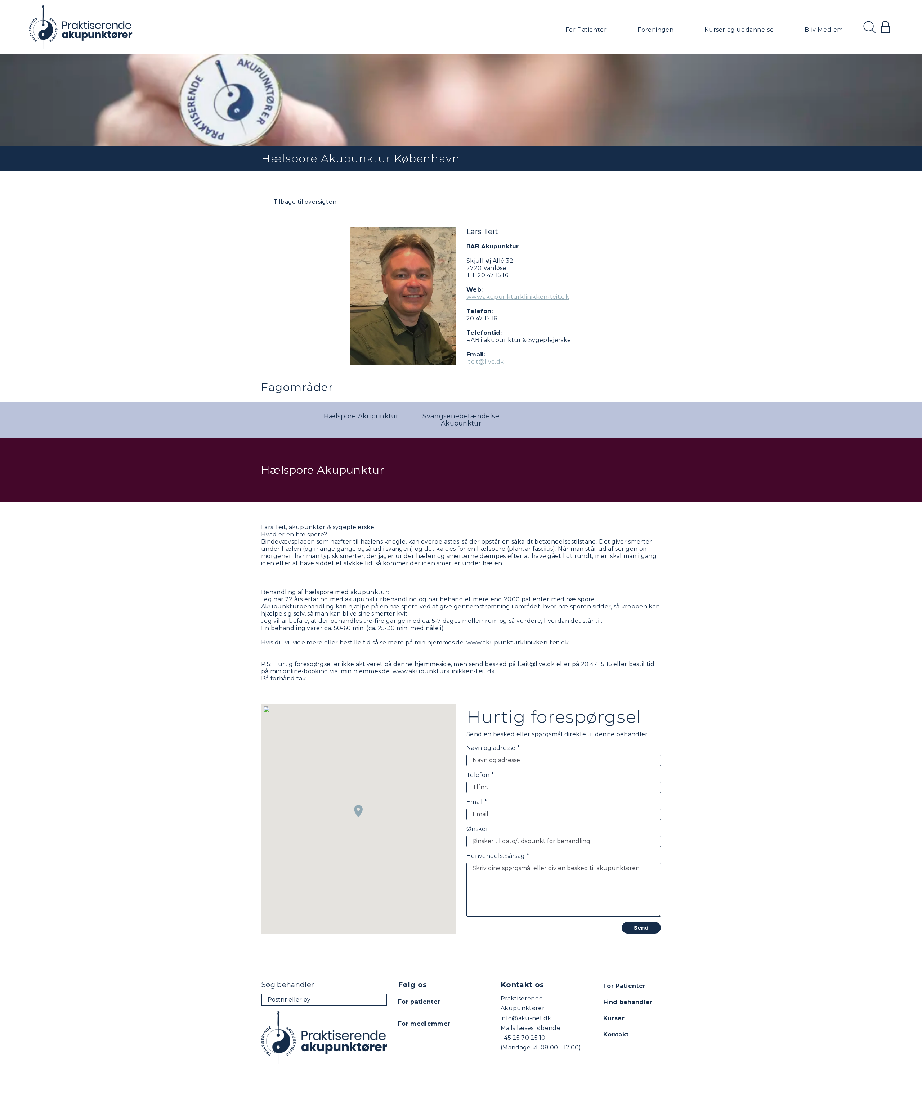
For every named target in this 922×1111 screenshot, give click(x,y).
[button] (358, 811)
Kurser (614, 1018)
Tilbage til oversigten (304, 201)
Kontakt (615, 1034)
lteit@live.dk (485, 361)
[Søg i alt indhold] (869, 27)
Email (476, 802)
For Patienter (586, 29)
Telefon (480, 775)
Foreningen (655, 29)
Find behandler (627, 1002)
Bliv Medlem (824, 29)
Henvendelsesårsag (497, 856)
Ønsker (477, 829)
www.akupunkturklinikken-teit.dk (517, 296)
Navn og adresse (493, 748)
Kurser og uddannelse (739, 29)
